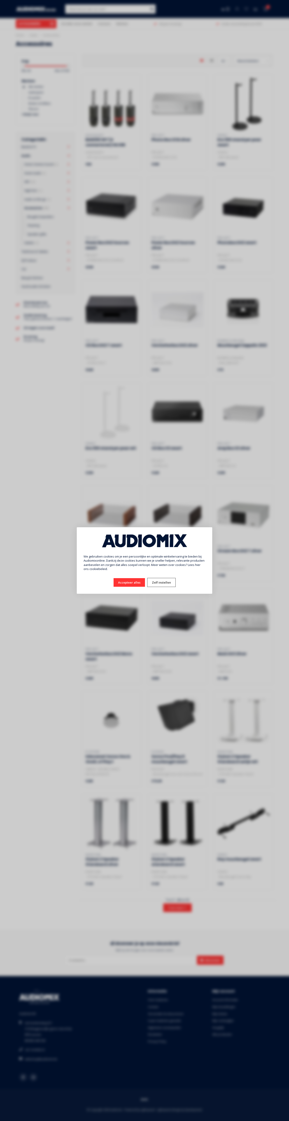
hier (197, 565)
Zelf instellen (161, 582)
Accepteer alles (129, 582)
